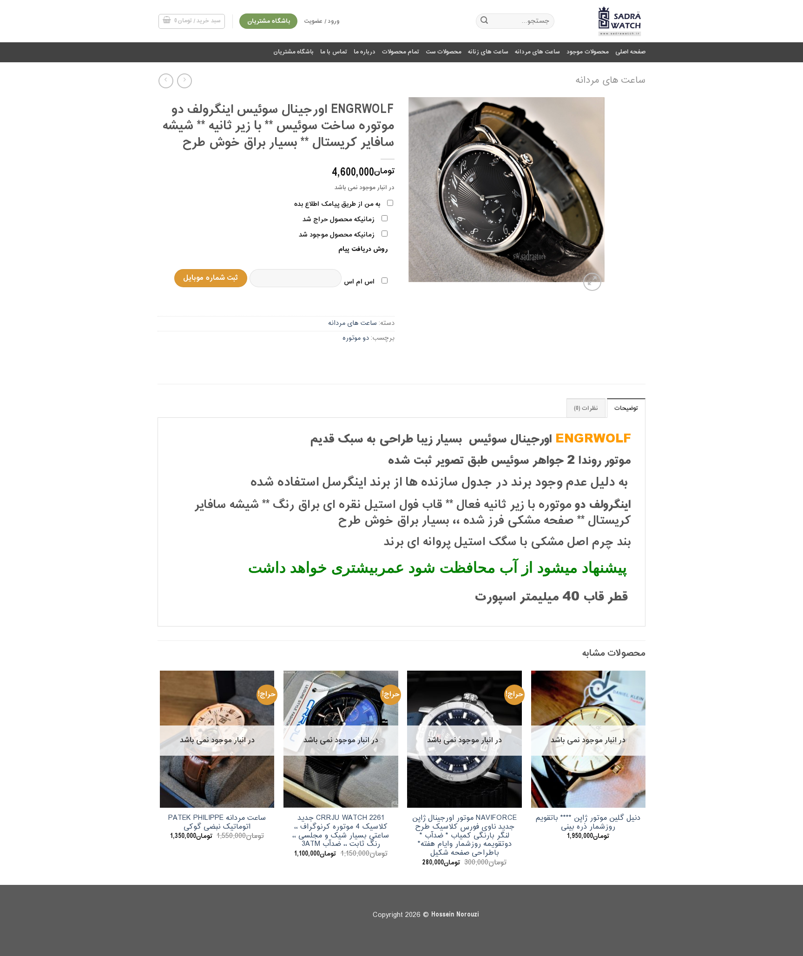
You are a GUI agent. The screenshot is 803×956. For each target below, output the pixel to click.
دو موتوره (355, 338)
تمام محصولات (400, 52)
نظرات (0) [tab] (586, 408)
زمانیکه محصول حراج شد (339, 219)
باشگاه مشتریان (293, 52)
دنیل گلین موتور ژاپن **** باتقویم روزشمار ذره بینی (588, 822)
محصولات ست (443, 52)
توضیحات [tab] (626, 408)
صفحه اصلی (630, 52)
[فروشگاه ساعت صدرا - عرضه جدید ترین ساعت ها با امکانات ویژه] (606, 21)
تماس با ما (333, 52)
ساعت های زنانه (488, 52)
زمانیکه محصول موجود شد (337, 235)
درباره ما (364, 52)
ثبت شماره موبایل (210, 278)
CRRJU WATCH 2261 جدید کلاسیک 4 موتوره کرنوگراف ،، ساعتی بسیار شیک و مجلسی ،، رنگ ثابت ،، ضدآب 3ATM (340, 831)
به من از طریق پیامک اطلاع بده (337, 204)
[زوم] (592, 282)
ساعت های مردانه (537, 52)
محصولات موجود (587, 52)
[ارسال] (484, 21)
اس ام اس (359, 282)
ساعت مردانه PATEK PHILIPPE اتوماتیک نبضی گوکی (217, 822)
